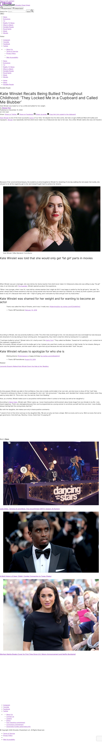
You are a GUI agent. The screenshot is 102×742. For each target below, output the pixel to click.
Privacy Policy (11, 53)
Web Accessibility (12, 57)
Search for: (4, 11)
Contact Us (10, 716)
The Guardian (22, 286)
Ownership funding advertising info (18, 726)
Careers (9, 718)
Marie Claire (13, 402)
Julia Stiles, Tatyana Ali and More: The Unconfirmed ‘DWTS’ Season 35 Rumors (30, 509)
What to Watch (8, 25)
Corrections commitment (15, 724)
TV (4, 21)
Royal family (7, 29)
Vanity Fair (49, 340)
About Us (9, 49)
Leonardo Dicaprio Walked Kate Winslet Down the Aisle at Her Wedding (24, 366)
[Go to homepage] (7, 701)
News (5, 17)
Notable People (8, 27)
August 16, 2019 (30, 359)
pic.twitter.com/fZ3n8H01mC (70, 306)
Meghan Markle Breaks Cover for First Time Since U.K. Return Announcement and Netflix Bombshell (38, 654)
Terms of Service (12, 51)
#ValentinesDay (55, 306)
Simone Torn (6, 108)
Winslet (10, 120)
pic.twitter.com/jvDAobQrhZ (50, 356)
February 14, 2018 (31, 310)
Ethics (8, 720)
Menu (2, 13)
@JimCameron (23, 356)
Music (5, 31)
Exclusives (6, 19)
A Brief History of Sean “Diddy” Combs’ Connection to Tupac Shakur (25, 576)
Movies (5, 33)
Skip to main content (7, 1)
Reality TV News (8, 23)
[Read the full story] (51, 505)
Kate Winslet (4, 118)
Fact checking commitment (15, 722)
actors (31, 118)
